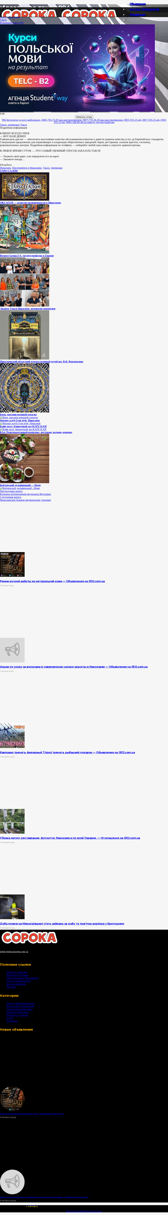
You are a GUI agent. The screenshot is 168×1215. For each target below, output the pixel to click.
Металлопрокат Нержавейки (23, 978)
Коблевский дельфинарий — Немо (20, 485)
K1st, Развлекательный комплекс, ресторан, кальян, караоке (36, 432)
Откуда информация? (19, 981)
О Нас (10, 1018)
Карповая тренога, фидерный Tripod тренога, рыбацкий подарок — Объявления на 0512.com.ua (67, 752)
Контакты (12, 1021)
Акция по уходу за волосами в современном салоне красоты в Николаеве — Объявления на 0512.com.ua (73, 666)
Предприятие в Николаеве (27, 167)
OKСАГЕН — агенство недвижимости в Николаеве (30, 202)
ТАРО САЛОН (9, 170)
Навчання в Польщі (17, 975)
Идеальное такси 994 (11, 22)
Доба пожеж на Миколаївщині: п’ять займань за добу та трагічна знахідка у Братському (62, 923)
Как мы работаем (16, 984)
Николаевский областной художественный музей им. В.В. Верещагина (41, 361)
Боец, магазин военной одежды (18, 414)
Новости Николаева (18, 1012)
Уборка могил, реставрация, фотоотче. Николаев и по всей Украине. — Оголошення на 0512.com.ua (70, 838)
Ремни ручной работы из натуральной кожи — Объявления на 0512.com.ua (52, 581)
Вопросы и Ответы (17, 1015)
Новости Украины (17, 972)
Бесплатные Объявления (20, 1006)
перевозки (57, 167)
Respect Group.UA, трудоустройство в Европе (27, 255)
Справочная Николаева (20, 1009)
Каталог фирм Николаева (21, 1003)
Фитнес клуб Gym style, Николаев (20, 420)
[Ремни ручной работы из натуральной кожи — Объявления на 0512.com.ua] (12, 575)
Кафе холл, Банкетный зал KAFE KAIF (23, 426)
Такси (3, 19)
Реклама (11, 987)
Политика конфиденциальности (84, 1211)
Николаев (5, 167)
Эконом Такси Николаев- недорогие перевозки (27, 308)
